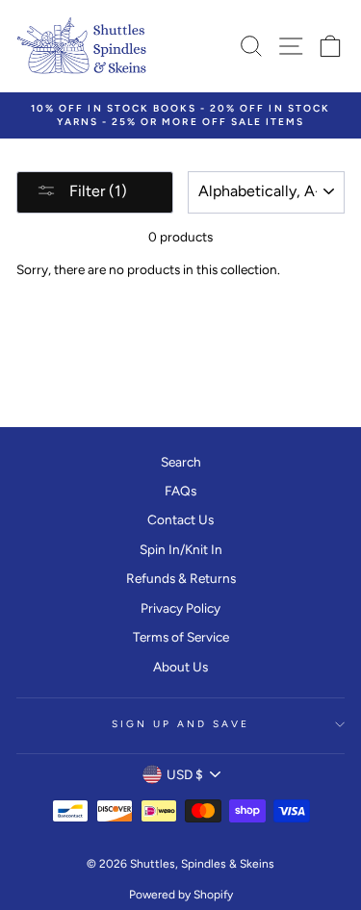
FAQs (180, 490)
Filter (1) (96, 191)
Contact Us (180, 519)
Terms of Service (181, 637)
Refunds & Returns (181, 578)
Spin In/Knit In (181, 549)
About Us (180, 666)
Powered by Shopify (181, 894)
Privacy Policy (180, 608)
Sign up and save (181, 724)
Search (181, 461)
